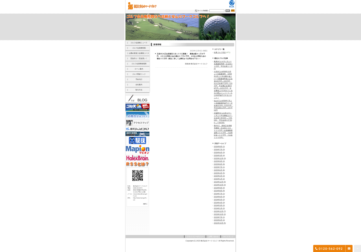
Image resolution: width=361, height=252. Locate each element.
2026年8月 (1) (219, 147)
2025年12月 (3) (220, 158)
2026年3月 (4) (219, 155)
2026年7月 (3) (219, 150)
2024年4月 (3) (219, 203)
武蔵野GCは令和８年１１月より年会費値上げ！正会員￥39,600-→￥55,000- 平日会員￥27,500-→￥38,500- (223, 118)
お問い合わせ (213, 237)
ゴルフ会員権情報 (139, 48)
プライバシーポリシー (195, 237)
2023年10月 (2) (220, 214)
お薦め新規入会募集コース (139, 53)
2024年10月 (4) (220, 185)
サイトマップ (228, 237)
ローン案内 (139, 69)
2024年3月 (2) (219, 205)
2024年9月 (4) (219, 188)
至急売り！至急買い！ (138, 58)
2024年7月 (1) (219, 194)
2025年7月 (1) (219, 167)
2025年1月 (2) (219, 179)
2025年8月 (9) (219, 164)
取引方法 (139, 90)
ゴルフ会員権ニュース (138, 43)
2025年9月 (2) (219, 161)
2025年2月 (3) (219, 176)
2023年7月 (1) (219, 217)
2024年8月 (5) (219, 191)
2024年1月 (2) (219, 208)
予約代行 (139, 79)
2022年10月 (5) (220, 223)
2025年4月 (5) (219, 173)
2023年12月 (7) (220, 211)
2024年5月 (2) (219, 200)
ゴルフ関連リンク (139, 74)
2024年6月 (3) (219, 197)
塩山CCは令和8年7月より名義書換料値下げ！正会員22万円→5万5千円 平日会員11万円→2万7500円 (223, 105)
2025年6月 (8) (219, 170)
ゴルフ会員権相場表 (139, 64)
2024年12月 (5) (220, 182)
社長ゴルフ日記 (220, 52)
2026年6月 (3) (219, 153)
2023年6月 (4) (219, 220)
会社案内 (139, 85)
